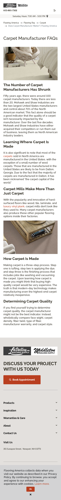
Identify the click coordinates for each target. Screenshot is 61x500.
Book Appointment (23, 379)
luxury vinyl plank (14, 206)
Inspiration (9, 410)
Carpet (43, 23)
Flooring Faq (29, 23)
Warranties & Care (14, 418)
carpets (7, 156)
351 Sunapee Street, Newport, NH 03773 (22, 449)
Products (8, 402)
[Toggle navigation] (55, 10)
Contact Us (10, 433)
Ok (30, 489)
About (7, 425)
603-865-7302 (10, 10)
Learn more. (42, 483)
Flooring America (11, 23)
